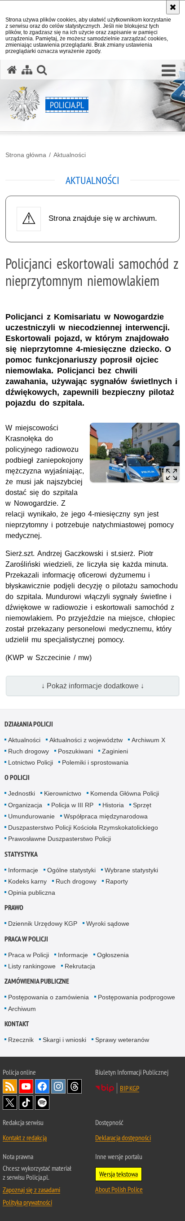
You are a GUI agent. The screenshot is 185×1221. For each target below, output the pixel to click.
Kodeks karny (27, 881)
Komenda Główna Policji (124, 793)
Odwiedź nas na (26, 1086)
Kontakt (16, 1023)
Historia (113, 805)
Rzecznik (21, 1039)
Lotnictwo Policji (30, 762)
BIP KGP (129, 1088)
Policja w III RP (72, 805)
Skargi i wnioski (64, 1039)
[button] (169, 70)
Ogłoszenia (113, 954)
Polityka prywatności (27, 1202)
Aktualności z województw (86, 740)
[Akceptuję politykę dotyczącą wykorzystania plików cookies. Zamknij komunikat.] (173, 7)
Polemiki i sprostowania (95, 762)
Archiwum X (148, 740)
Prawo (13, 907)
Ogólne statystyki (71, 870)
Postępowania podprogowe (136, 997)
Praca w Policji (26, 939)
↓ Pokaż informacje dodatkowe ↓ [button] (92, 686)
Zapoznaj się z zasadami (31, 1189)
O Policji (17, 777)
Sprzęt (142, 805)
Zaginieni (115, 751)
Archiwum (22, 1008)
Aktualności (69, 154)
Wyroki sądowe (107, 923)
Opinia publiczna (31, 892)
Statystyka (21, 854)
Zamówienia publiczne (36, 981)
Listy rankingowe (32, 966)
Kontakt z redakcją (25, 1137)
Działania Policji (28, 724)
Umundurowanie (31, 816)
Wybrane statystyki (131, 870)
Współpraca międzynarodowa (106, 816)
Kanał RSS (10, 1086)
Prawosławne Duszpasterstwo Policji (59, 838)
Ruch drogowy (28, 751)
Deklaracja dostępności (123, 1137)
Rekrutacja (80, 966)
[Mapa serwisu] (27, 69)
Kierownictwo (62, 793)
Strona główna (25, 154)
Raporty (117, 881)
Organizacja (25, 805)
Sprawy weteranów (122, 1039)
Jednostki (21, 793)
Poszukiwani (75, 751)
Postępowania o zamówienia (48, 997)
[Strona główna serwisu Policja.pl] (12, 69)
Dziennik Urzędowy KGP (42, 923)
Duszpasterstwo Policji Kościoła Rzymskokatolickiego (83, 827)
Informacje (23, 870)
